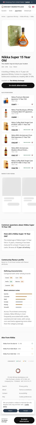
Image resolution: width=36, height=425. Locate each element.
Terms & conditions (25, 390)
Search (4, 386)
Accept (26, 410)
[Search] (29, 6)
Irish (10, 11)
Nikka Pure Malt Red (9, 354)
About (4, 390)
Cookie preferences (25, 397)
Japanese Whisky (12, 16)
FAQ (3, 397)
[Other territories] (33, 7)
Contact (4, 393)
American (27, 11)
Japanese (18, 11)
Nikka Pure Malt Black (10, 349)
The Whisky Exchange (17, 80)
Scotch (4, 11)
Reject (10, 410)
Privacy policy (23, 386)
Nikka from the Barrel (10, 343)
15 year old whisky (23, 247)
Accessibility (23, 393)
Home (3, 16)
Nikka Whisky (24, 16)
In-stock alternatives (18, 85)
